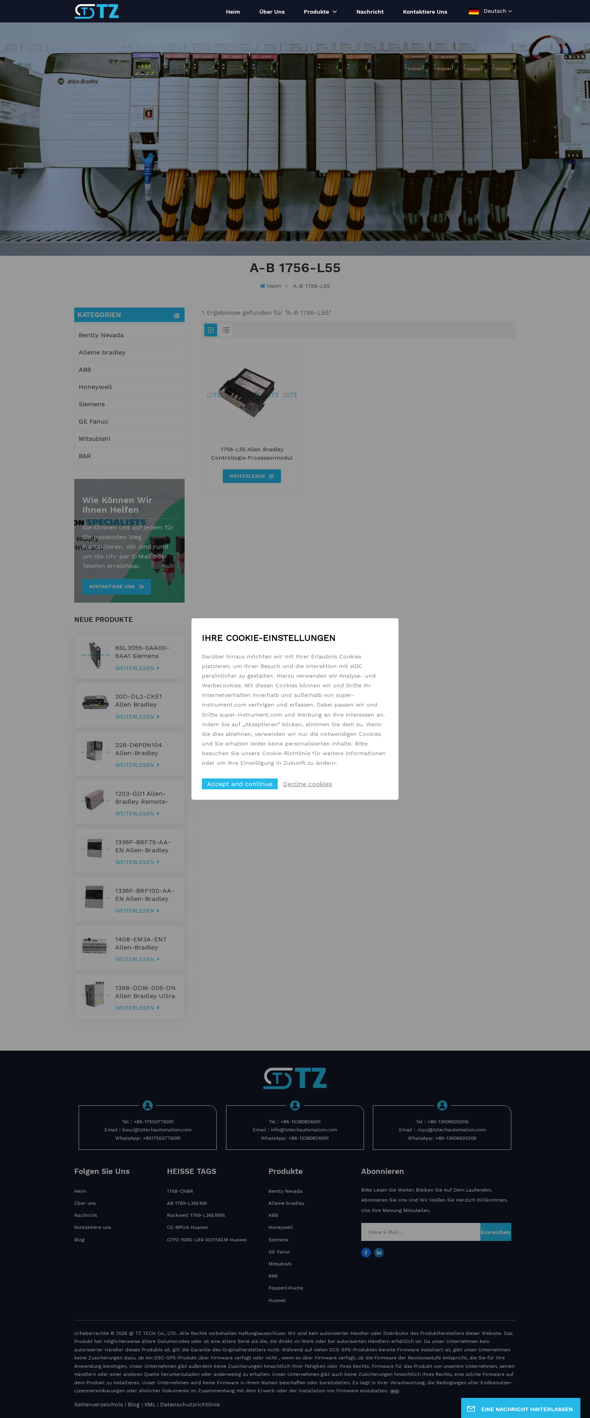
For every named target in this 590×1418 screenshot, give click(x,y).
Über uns (272, 11)
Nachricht (370, 11)
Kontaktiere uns (425, 11)
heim (233, 11)
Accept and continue (240, 784)
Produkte (317, 11)
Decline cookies (307, 784)
